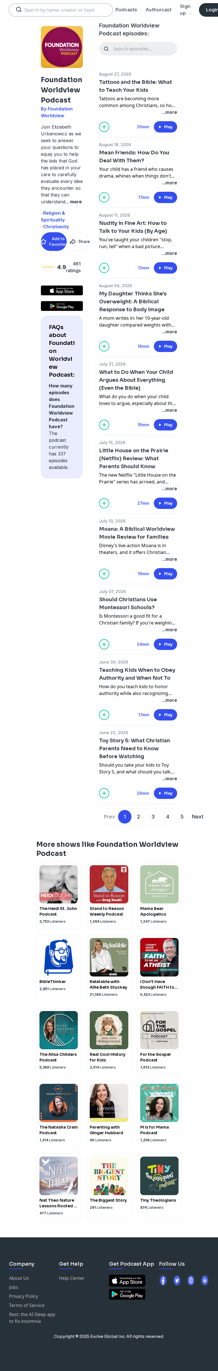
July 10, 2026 (112, 521)
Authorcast (158, 10)
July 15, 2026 (112, 442)
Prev (109, 817)
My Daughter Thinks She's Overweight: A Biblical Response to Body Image (133, 302)
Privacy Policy (23, 1296)
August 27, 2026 (115, 74)
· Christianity (55, 226)
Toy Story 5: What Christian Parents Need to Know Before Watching (134, 748)
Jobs (13, 1287)
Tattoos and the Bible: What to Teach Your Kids (135, 86)
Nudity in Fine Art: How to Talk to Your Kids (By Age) (133, 227)
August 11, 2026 (114, 215)
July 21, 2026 (112, 364)
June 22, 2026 (113, 732)
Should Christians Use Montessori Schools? (128, 603)
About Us (19, 1278)
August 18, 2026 (115, 144)
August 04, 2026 (115, 285)
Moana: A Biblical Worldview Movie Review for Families (137, 533)
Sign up (185, 9)
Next (198, 817)
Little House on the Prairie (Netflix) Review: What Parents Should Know (133, 458)
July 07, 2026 (112, 591)
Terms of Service (27, 1305)
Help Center (72, 1278)
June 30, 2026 (113, 662)
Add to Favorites (58, 241)
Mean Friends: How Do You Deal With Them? (134, 157)
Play (168, 126)
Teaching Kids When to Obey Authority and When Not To (137, 674)
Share (83, 241)
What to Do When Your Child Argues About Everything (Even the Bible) (136, 380)
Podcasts (126, 10)
